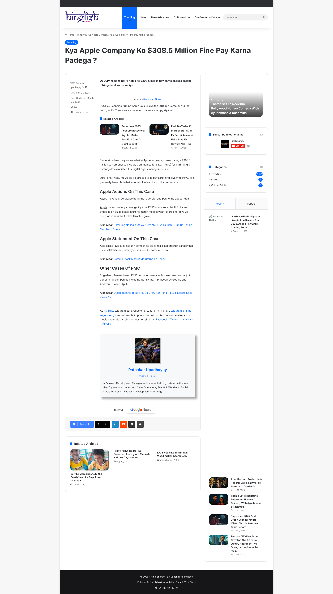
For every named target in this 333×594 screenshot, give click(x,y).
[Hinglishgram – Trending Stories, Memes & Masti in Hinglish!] (82, 17)
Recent (219, 203)
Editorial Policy (145, 582)
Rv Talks (109, 310)
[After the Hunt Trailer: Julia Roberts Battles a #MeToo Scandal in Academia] (218, 482)
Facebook (162, 319)
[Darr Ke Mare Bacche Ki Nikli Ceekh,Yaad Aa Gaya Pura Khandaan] (89, 460)
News (143, 17)
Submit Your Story (186, 582)
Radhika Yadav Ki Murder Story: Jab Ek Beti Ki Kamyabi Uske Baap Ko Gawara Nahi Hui (182, 135)
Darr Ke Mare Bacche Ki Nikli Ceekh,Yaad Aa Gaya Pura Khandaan (86, 477)
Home (70, 34)
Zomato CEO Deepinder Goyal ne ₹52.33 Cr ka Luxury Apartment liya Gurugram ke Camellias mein (245, 543)
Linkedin (106, 324)
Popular (252, 203)
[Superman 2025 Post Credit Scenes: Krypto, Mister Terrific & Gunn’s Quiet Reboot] (109, 129)
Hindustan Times (152, 99)
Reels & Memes (160, 17)
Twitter (174, 319)
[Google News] (141, 410)
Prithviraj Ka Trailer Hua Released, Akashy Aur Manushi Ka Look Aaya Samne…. (132, 454)
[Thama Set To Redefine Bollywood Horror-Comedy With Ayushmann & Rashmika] (218, 499)
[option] (236, 98)
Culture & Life (182, 17)
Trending (129, 17)
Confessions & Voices (207, 17)
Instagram (187, 319)
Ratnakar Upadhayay (147, 369)
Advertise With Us (164, 582)
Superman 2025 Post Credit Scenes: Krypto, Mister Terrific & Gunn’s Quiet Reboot (133, 135)
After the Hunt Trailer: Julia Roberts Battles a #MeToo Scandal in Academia (246, 483)
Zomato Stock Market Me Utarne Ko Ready (139, 259)
